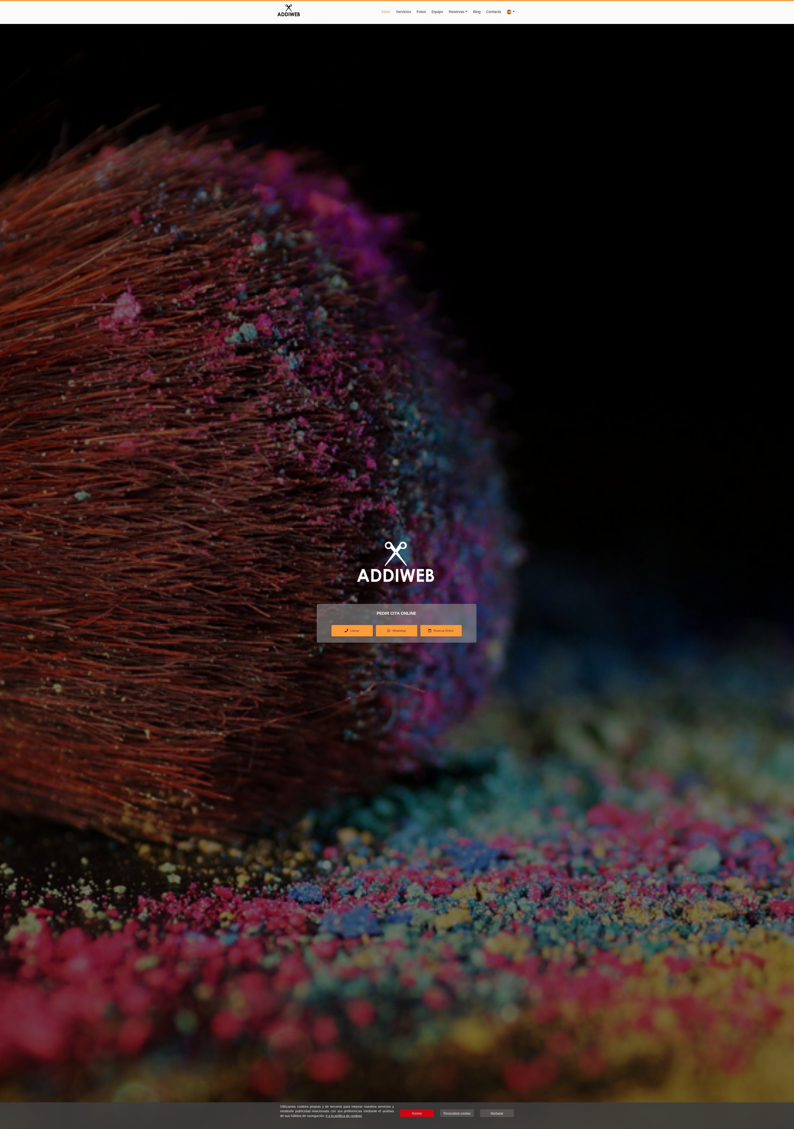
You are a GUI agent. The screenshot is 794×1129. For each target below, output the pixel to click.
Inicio (385, 12)
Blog (477, 12)
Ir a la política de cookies (344, 1116)
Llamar (354, 630)
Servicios (403, 12)
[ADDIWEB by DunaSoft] (288, 9)
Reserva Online (443, 630)
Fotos (421, 12)
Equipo (437, 12)
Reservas (456, 12)
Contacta (493, 12)
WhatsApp (399, 630)
